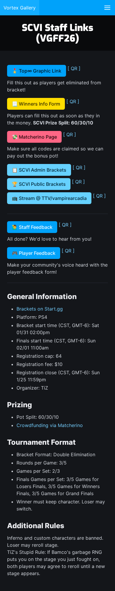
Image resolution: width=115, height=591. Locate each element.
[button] (107, 8)
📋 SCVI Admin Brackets (39, 170)
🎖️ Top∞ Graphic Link (36, 71)
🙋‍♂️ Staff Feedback (32, 227)
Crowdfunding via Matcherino (50, 425)
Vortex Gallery (20, 8)
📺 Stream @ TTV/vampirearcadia (49, 198)
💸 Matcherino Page (34, 137)
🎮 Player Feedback (33, 253)
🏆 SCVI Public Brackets (39, 184)
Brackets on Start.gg (40, 309)
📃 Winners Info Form (36, 104)
